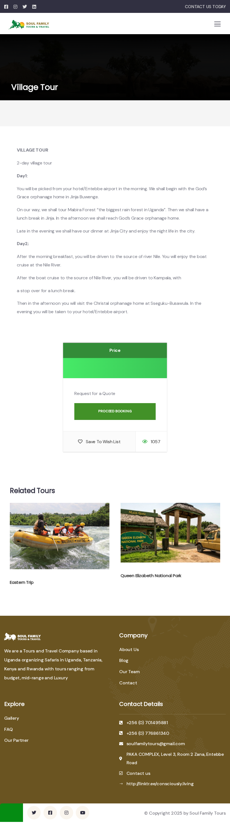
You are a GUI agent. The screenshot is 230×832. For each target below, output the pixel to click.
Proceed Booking (115, 411)
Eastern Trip (22, 582)
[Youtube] (82, 812)
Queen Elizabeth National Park (151, 575)
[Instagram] (66, 812)
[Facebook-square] (50, 812)
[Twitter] (34, 812)
